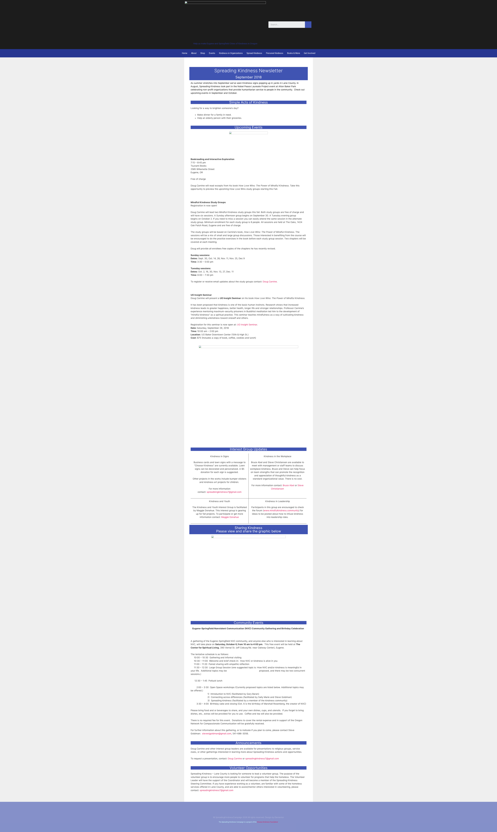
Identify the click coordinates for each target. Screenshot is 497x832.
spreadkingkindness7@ (224, 492)
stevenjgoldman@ (216, 733)
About (193, 53)
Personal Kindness (274, 53)
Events (212, 53)
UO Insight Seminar (247, 324)
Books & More (293, 53)
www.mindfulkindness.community (281, 510)
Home (184, 53)
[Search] (308, 24)
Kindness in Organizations (231, 53)
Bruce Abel (288, 485)
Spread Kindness (254, 53)
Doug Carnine (270, 281)
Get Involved (309, 53)
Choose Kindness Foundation (267, 822)
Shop (202, 53)
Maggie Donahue (230, 517)
